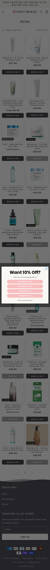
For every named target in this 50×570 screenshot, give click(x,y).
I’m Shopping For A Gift (25, 281)
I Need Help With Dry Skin (25, 286)
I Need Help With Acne (24, 291)
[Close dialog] (46, 268)
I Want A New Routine (25, 295)
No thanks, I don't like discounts (25, 300)
